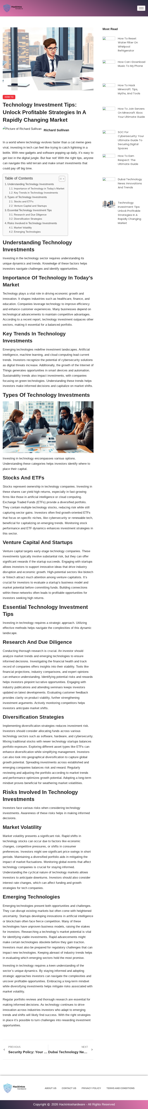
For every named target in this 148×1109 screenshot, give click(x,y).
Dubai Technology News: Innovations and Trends (130, 183)
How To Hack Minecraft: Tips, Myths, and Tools (129, 89)
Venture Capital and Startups (30, 206)
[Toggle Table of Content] (60, 179)
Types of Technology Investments (27, 197)
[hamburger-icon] (141, 8)
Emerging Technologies (27, 231)
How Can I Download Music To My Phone (131, 64)
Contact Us (69, 1088)
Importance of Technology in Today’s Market (39, 188)
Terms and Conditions (120, 1088)
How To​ (9, 96)
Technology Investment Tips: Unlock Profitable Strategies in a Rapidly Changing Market (129, 213)
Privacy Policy (91, 1088)
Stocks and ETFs (23, 201)
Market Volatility (23, 227)
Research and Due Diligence (30, 214)
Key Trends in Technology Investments (36, 192)
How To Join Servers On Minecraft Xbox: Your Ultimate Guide (131, 113)
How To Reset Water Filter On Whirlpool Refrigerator (128, 45)
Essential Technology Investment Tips (29, 210)
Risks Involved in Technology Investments (32, 223)
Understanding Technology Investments (30, 184)
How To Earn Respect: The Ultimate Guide (128, 160)
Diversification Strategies (28, 218)
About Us (50, 1088)
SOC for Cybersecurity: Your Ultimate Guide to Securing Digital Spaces (131, 140)
